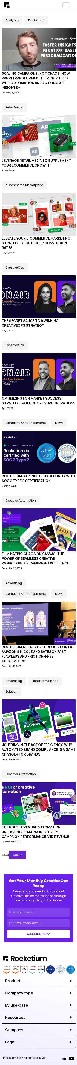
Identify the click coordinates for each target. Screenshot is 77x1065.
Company (14, 1029)
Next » (17, 855)
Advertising (14, 583)
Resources (15, 1017)
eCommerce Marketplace (24, 185)
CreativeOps (15, 267)
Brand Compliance (44, 681)
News (59, 423)
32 (7, 854)
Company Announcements (26, 423)
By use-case (16, 1005)
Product (13, 980)
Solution (11, 691)
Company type (19, 992)
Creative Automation (21, 500)
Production (36, 20)
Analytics (12, 20)
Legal (10, 1041)
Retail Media (14, 107)
